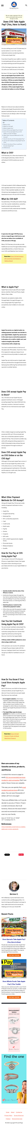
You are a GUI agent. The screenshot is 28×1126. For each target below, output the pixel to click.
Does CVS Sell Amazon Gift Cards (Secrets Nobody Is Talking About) (13, 259)
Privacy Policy (8, 1115)
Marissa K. (14, 894)
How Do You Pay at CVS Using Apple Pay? (13, 139)
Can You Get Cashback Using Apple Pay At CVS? (14, 141)
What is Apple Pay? (8, 128)
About (12, 1112)
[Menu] (2, 6)
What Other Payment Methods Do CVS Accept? (13, 136)
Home (7, 1112)
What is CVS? (6, 124)
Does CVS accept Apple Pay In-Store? (13, 130)
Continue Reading (14, 955)
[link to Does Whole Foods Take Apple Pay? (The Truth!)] (14, 969)
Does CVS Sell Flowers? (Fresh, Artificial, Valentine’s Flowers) (11, 736)
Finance (8, 1119)
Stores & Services (17, 1119)
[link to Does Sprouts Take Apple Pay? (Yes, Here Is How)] (14, 926)
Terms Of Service (19, 1115)
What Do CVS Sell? (8, 126)
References (7, 147)
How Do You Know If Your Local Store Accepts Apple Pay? (12, 145)
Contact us (19, 1112)
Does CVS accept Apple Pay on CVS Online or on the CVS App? (12, 132)
